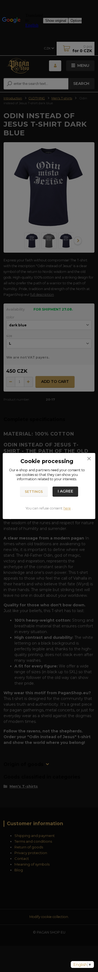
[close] (89, 458)
